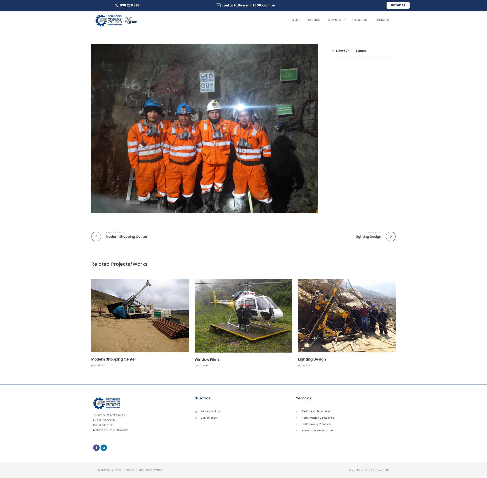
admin (100, 365)
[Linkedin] (104, 447)
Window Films (207, 359)
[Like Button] (333, 51)
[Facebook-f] (96, 447)
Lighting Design (312, 359)
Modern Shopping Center (113, 359)
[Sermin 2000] (116, 20)
